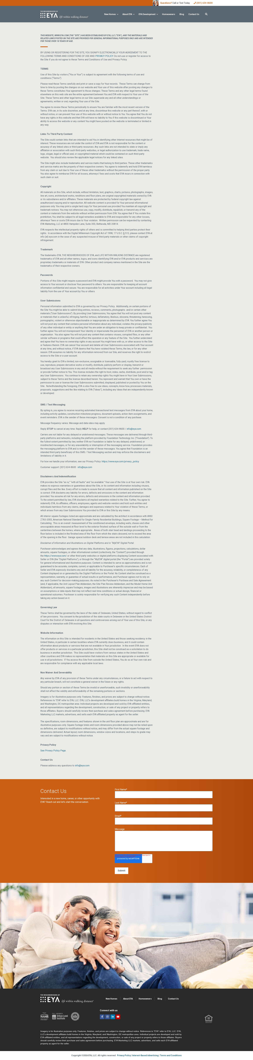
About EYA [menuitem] (128, 999)
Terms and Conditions (171, 1055)
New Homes (110, 14)
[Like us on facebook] (102, 1016)
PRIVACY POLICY (104, 56)
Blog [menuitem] (160, 999)
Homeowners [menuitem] (145, 999)
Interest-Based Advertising (145, 1055)
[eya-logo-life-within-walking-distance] (69, 14)
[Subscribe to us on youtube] (118, 1016)
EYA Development (147, 14)
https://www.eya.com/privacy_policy (120, 461)
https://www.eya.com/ (55, 555)
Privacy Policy (124, 1055)
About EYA (127, 14)
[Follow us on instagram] (107, 1016)
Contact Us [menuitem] (173, 999)
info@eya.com (134, 428)
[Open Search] (206, 14)
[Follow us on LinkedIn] (112, 1016)
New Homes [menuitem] (111, 999)
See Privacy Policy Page (53, 750)
